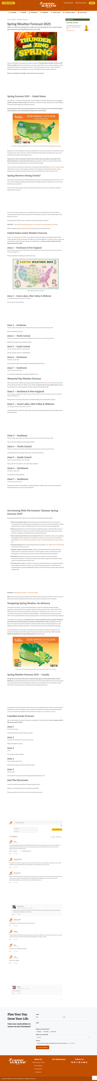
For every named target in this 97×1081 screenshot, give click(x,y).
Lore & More (83, 12)
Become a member (8, 3)
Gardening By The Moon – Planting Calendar (25, 592)
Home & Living (56, 12)
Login (92, 3)
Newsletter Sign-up (81, 3)
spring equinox (33, 65)
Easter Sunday (27, 228)
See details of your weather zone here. (45, 711)
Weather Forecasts (23, 19)
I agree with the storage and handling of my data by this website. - (56, 1043)
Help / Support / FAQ (38, 1062)
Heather (19, 986)
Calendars (13, 12)
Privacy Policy (71, 1043)
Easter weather (30, 69)
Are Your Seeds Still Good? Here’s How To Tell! (31, 540)
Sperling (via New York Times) (52, 611)
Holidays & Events (70, 12)
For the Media (38, 1065)
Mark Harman (24, 908)
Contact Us (38, 1072)
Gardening (45, 12)
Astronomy (34, 12)
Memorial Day (47, 383)
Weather (23, 12)
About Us (38, 1059)
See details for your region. (50, 669)
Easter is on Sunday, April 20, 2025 (16, 237)
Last (64, 1017)
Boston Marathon (45, 188)
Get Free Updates (42, 1047)
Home (9, 19)
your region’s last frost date (53, 544)
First (37, 1017)
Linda (23, 988)
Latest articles (68, 3)
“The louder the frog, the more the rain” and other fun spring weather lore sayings (35, 224)
